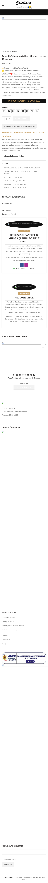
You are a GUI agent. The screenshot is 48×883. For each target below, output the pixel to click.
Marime (5, 107)
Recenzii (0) (7, 203)
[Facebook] (15, 12)
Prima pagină (6, 51)
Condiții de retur (8, 622)
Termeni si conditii (8, 617)
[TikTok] (28, 12)
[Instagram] (19, 12)
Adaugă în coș (21, 119)
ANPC (4, 644)
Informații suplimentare (13, 197)
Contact (4, 636)
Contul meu (6, 640)
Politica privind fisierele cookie (13, 626)
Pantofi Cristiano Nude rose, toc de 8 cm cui (24, 378)
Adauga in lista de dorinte (14, 156)
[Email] (33, 12)
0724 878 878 (24, 85)
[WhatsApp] (24, 12)
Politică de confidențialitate (11, 630)
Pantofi (14, 51)
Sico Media (38, 877)
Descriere (6, 164)
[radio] (4, 111)
